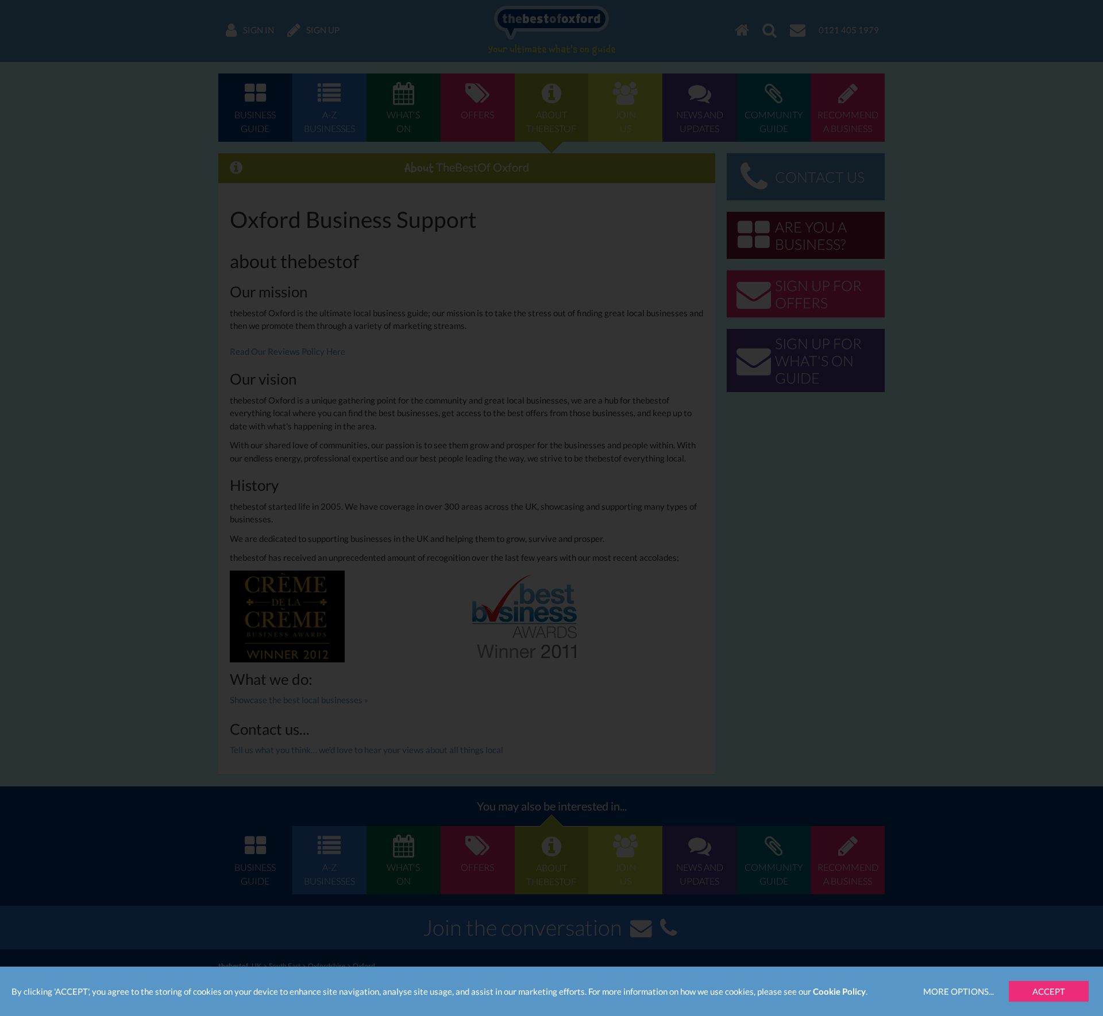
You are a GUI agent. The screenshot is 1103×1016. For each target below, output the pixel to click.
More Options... (958, 991)
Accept (1048, 991)
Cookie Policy (839, 991)
